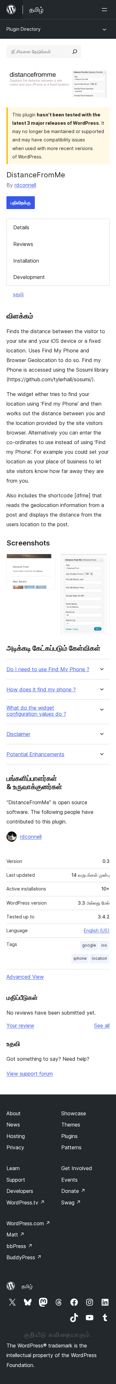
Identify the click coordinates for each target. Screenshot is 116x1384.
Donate (73, 1191)
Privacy (15, 1147)
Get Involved (76, 1168)
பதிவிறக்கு (21, 202)
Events (69, 1180)
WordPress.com (28, 1223)
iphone (80, 958)
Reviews (23, 244)
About (13, 1113)
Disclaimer (18, 734)
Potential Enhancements (35, 754)
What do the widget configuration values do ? (36, 711)
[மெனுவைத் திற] (105, 9)
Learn (13, 1168)
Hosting (15, 1136)
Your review (20, 1025)
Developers (19, 1191)
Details (21, 227)
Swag (71, 1202)
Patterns (71, 1147)
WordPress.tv (25, 1202)
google (89, 945)
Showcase (73, 1113)
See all (102, 1025)
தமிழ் (27, 1286)
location (99, 958)
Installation (26, 260)
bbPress (19, 1246)
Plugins (69, 1136)
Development (29, 277)
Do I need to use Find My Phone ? (47, 669)
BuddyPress (24, 1257)
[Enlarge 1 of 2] (47, 562)
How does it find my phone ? (41, 690)
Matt (15, 1234)
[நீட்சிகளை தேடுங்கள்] (74, 51)
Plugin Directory (23, 29)
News (13, 1124)
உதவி (18, 294)
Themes (70, 1124)
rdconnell (25, 185)
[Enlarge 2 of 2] (101, 562)
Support (15, 1180)
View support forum (29, 1073)
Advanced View (25, 977)
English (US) (97, 930)
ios (104, 945)
